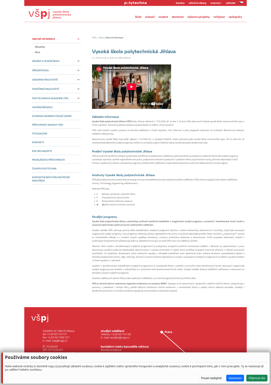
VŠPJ (94, 37)
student (163, 16)
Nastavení (235, 378)
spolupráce (235, 16)
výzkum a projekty (198, 16)
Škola (100, 37)
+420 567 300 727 (58, 337)
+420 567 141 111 (57, 334)
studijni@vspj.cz (120, 337)
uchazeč (150, 16)
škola (138, 16)
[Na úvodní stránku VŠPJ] (49, 14)
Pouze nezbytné (211, 378)
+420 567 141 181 (121, 334)
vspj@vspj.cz (59, 340)
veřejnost (219, 16)
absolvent (178, 16)
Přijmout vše (257, 378)
